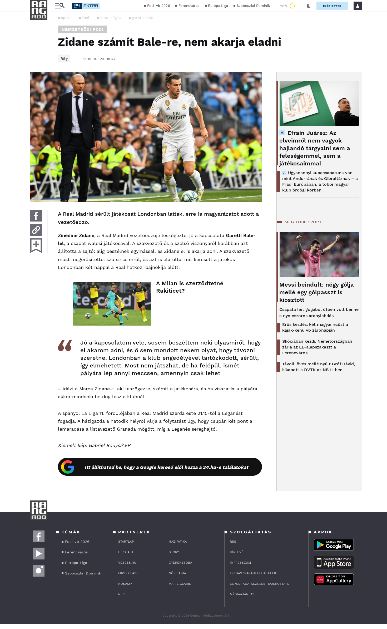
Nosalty (125, 584)
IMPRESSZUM (240, 562)
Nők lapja (177, 573)
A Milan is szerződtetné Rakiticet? (190, 287)
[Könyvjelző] (36, 245)
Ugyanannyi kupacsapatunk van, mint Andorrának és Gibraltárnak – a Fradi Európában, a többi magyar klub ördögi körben (320, 181)
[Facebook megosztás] (36, 216)
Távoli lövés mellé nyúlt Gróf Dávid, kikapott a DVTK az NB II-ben (318, 366)
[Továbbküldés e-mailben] (36, 230)
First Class (128, 573)
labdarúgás (110, 18)
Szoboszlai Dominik (253, 6)
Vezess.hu (127, 562)
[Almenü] (60, 6)
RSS (233, 541)
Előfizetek (332, 5)
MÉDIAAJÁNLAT (242, 594)
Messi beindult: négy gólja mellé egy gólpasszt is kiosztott (316, 292)
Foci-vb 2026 (158, 6)
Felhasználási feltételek (253, 573)
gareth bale (142, 18)
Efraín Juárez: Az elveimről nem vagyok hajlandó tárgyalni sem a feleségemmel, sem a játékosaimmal (314, 148)
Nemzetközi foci (82, 29)
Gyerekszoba (180, 562)
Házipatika (178, 541)
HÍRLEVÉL (237, 552)
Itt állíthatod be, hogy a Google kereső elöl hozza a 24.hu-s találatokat (166, 467)
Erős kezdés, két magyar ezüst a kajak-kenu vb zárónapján (315, 327)
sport (66, 18)
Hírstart (125, 552)
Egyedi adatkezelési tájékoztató (259, 584)
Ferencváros (189, 6)
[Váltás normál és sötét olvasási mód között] (308, 6)
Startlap (126, 541)
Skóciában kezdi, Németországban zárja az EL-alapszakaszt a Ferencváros (317, 347)
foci (85, 18)
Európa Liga (218, 6)
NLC (121, 594)
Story (174, 552)
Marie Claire (180, 584)
